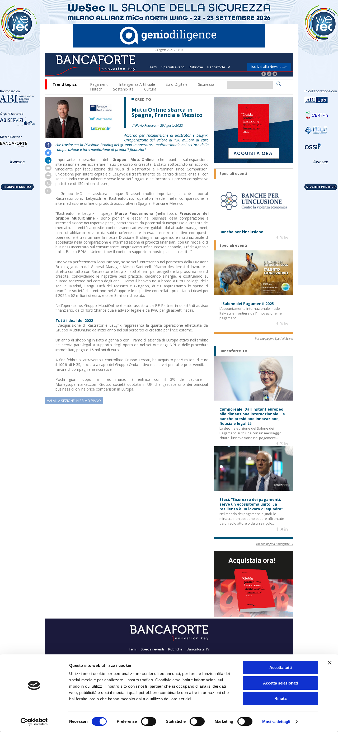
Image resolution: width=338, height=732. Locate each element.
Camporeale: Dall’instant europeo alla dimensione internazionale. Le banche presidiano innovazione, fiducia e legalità (252, 416)
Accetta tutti (280, 667)
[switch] (148, 721)
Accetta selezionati (280, 683)
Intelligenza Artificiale (137, 84)
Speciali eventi (173, 67)
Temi (153, 67)
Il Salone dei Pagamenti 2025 (246, 303)
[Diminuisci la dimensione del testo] (48, 192)
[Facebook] (263, 74)
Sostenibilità (123, 89)
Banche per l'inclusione (241, 232)
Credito (143, 99)
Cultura (150, 89)
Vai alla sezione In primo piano (74, 400)
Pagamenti (99, 84)
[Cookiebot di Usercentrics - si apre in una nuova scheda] (34, 722)
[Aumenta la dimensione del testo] (48, 185)
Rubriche (196, 67)
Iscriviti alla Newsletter (269, 66)
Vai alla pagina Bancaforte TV (274, 544)
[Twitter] (269, 74)
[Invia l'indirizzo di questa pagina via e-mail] (48, 169)
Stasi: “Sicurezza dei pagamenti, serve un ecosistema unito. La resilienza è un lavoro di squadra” (251, 504)
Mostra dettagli (276, 721)
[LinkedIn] (275, 74)
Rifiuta (280, 698)
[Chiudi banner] (330, 662)
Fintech (96, 89)
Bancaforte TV (218, 67)
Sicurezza (206, 84)
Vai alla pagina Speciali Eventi (274, 338)
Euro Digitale (176, 84)
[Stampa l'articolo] (48, 177)
